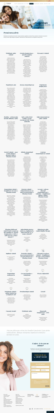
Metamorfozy (41, 3)
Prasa (4, 397)
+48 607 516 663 (41, 357)
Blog (46, 3)
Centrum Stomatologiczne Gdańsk (8, 404)
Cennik (45, 3)
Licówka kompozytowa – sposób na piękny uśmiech (8, 406)
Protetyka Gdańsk (18, 402)
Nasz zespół (5, 394)
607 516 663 (44, 0)
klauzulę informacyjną (39, 380)
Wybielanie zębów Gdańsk (20, 405)
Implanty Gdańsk (6, 396)
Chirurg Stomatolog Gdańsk (8, 401)
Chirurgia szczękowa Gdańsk (20, 396)
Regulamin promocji (19, 401)
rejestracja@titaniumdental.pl (38, 408)
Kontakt (49, 3)
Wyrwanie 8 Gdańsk (19, 403)
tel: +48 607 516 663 (47, 408)
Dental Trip (27, 3)
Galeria (17, 397)
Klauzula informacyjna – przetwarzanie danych (19, 400)
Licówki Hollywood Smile (20, 3)
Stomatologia (31, 3)
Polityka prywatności (19, 398)
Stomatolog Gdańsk (7, 395)
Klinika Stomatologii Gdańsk (8, 402)
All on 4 (15, 3)
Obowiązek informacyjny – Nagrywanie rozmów (8, 400)
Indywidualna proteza (36, 3)
